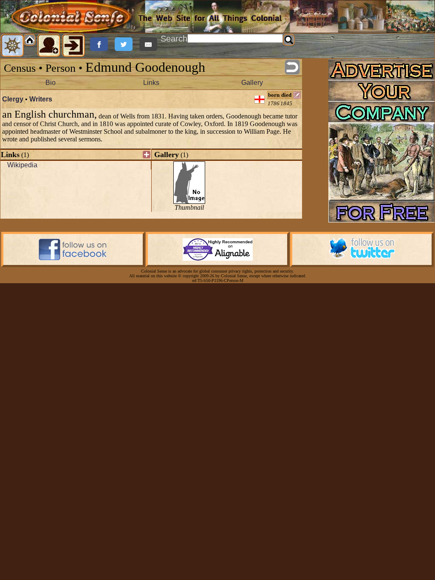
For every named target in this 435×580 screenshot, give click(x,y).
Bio (50, 82)
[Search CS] (289, 40)
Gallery (252, 82)
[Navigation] (12, 45)
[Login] (73, 45)
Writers (40, 99)
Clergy (12, 99)
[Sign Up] (48, 45)
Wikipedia (22, 165)
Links (151, 82)
